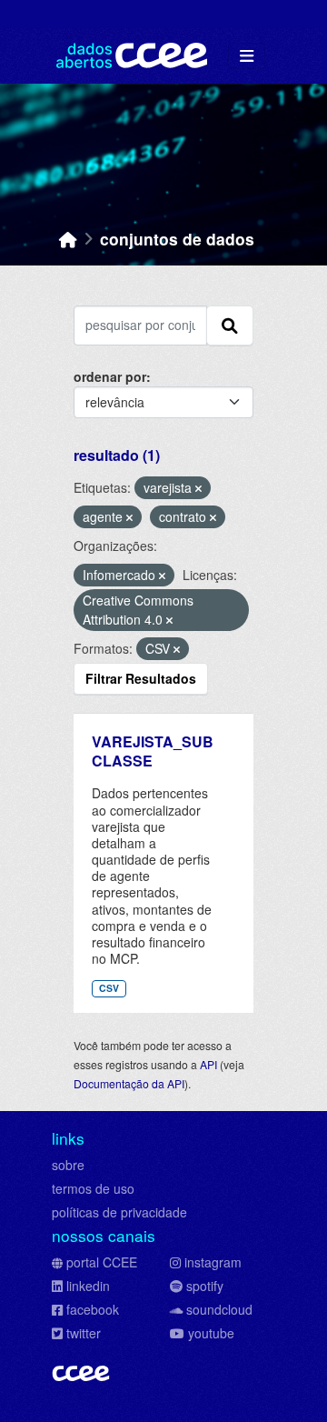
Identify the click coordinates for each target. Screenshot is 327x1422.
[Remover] (198, 488)
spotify (204, 1286)
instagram (213, 1262)
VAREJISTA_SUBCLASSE (152, 751)
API (208, 1064)
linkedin (88, 1286)
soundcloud (219, 1309)
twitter (83, 1333)
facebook (92, 1309)
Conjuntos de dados (177, 238)
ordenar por (110, 376)
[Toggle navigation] (246, 56)
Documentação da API (129, 1083)
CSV (109, 988)
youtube (211, 1333)
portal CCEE (101, 1262)
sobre (68, 1165)
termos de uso (93, 1188)
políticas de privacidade (119, 1212)
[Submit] (229, 325)
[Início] (68, 238)
